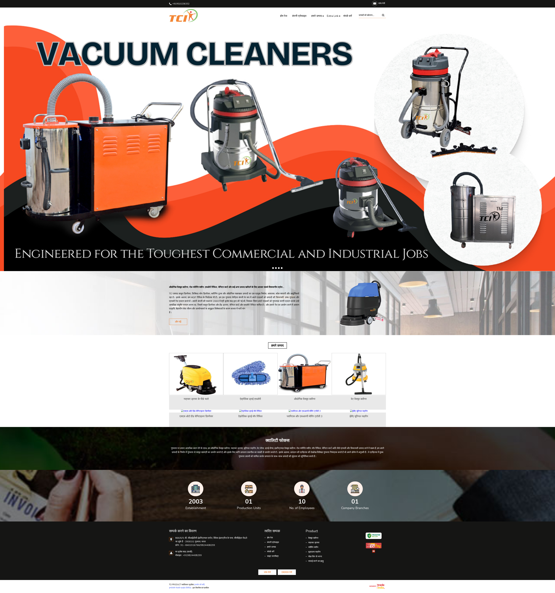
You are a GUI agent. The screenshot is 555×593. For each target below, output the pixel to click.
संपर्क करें (347, 16)
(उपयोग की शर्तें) (199, 584)
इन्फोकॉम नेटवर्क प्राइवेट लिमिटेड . (180, 587)
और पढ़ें (178, 321)
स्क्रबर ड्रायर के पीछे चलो (196, 399)
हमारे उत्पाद (316, 16)
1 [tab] (273, 268)
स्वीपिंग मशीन (313, 547)
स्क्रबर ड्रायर (313, 542)
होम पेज (283, 16)
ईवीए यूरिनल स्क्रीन (359, 416)
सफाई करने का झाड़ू (316, 561)
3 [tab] (279, 268)
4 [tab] (281, 268)
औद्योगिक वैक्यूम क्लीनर (304, 399)
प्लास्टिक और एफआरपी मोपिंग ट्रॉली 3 (304, 416)
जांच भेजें (381, 3)
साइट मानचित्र (273, 556)
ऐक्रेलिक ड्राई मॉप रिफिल (250, 416)
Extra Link (332, 16)
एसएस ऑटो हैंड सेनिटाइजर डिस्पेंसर (196, 416)
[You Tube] (373, 552)
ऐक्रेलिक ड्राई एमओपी (250, 399)
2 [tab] (276, 268)
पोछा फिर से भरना (315, 556)
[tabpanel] (277, 147)
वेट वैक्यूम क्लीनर (359, 399)
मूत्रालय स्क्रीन (314, 551)
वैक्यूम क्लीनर (313, 538)
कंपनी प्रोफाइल (299, 16)
